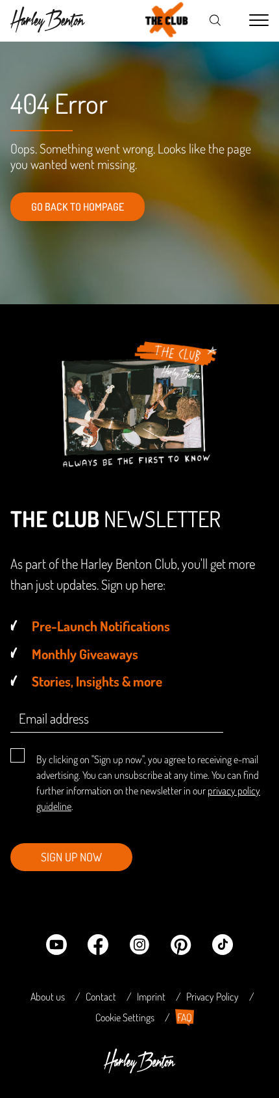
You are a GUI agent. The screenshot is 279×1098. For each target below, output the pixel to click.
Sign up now (71, 857)
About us (47, 996)
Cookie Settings (124, 1017)
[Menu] (259, 20)
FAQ (184, 1017)
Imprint (151, 996)
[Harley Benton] (139, 1069)
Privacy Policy (212, 996)
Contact (101, 996)
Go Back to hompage (77, 206)
